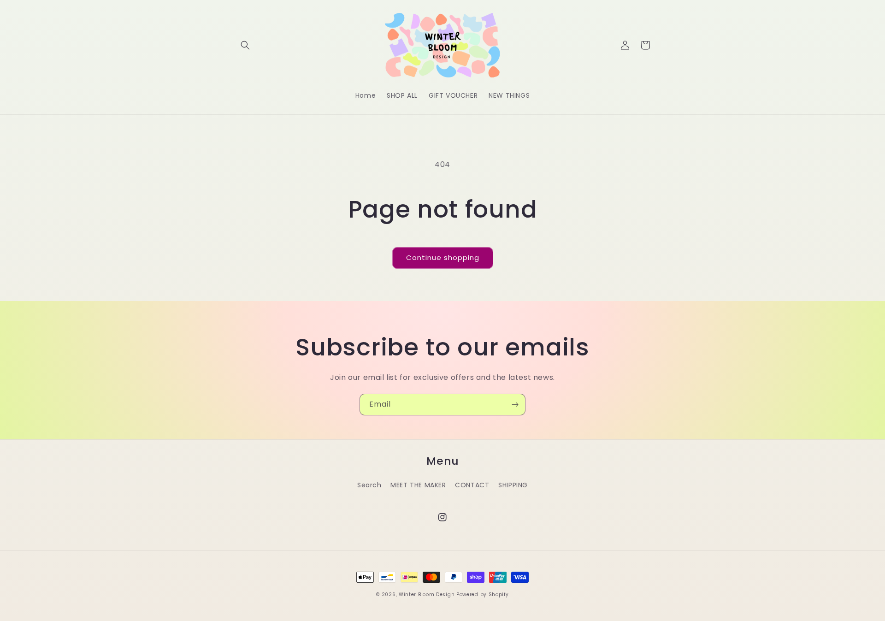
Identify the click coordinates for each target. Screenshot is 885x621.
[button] (245, 45)
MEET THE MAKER (418, 485)
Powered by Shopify (482, 594)
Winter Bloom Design (426, 594)
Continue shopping (442, 257)
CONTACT (472, 485)
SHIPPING (513, 485)
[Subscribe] (515, 404)
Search (369, 485)
